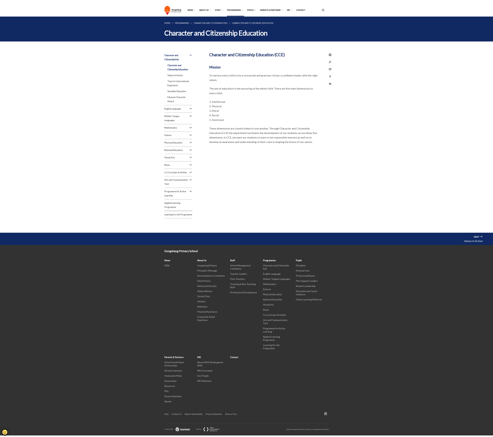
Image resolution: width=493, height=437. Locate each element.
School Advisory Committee (211, 275)
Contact (300, 10)
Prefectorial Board (305, 275)
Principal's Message (207, 270)
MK (288, 10)
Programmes (234, 10)
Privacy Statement (214, 414)
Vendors (201, 301)
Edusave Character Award (176, 99)
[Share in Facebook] (329, 75)
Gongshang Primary (207, 265)
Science (267, 289)
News (190, 10)
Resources (169, 386)
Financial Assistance (207, 311)
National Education (272, 299)
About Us (204, 10)
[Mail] (329, 67)
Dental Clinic (203, 296)
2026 (166, 265)
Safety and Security (207, 286)
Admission (202, 306)
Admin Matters (204, 291)
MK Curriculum (204, 370)
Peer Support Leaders (307, 280)
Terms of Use (230, 414)
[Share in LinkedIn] (329, 82)
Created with (168, 429)
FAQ (166, 414)
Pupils (250, 10)
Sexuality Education (176, 91)
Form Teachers (237, 279)
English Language (272, 273)
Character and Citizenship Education (177, 67)
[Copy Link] (329, 62)
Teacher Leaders (238, 273)
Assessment (170, 380)
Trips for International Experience (178, 83)
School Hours (204, 280)
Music (266, 309)
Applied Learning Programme (172, 205)
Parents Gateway (173, 370)
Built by (198, 429)
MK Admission (204, 380)
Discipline (301, 265)
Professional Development (243, 292)
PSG (166, 391)
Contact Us (177, 414)
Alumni (167, 401)
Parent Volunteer (173, 396)
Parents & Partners (270, 10)
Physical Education (272, 294)
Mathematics (269, 284)
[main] (246, 125)
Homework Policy (173, 375)
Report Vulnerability (193, 414)
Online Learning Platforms (309, 299)
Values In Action (175, 75)
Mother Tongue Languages (276, 279)
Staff (218, 10)
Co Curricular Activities (274, 314)
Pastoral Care (302, 270)
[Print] (329, 55)
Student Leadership (306, 286)
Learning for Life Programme (178, 214)
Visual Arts (268, 304)
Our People (203, 375)
